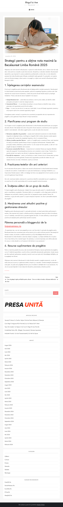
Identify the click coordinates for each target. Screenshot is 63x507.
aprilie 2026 (8, 358)
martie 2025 (8, 401)
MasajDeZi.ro (8, 495)
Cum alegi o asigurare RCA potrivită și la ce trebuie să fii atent (22, 323)
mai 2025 (7, 395)
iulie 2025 (7, 388)
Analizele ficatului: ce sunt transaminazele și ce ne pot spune (21, 333)
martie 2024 (8, 441)
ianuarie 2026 (8, 368)
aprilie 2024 (8, 438)
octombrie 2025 (9, 378)
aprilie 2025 (8, 398)
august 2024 (8, 425)
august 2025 (8, 385)
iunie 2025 (7, 391)
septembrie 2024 (9, 421)
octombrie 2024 (9, 418)
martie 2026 (8, 362)
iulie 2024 (7, 428)
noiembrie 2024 (9, 415)
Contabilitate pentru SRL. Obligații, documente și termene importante (23, 330)
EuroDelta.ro (8, 489)
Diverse (7, 270)
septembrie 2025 (9, 382)
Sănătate (7, 469)
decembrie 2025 (9, 372)
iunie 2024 (7, 431)
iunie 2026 (7, 352)
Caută (6, 290)
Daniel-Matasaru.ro (10, 485)
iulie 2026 (7, 349)
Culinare (7, 460)
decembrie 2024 (9, 411)
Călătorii (7, 456)
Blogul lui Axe (31, 2)
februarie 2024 (9, 444)
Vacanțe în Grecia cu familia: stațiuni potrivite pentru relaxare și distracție (24, 320)
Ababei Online (40, 505)
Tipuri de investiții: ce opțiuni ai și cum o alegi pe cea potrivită (22, 327)
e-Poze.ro (7, 492)
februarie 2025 (9, 405)
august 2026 (8, 345)
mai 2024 (7, 434)
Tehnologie (7, 473)
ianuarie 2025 (8, 408)
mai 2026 (7, 355)
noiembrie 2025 (9, 375)
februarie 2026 (9, 365)
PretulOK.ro (8, 482)
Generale (7, 466)
